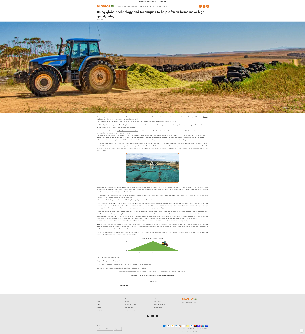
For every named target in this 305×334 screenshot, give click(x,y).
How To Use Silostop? (131, 304)
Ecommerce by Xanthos (202, 331)
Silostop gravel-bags (129, 195)
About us (99, 299)
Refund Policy (157, 301)
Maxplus (200, 189)
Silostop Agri (177, 331)
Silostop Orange (189, 189)
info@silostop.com (169, 275)
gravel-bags (174, 195)
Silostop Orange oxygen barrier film (127, 131)
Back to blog (153, 282)
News (98, 301)
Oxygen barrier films (116, 203)
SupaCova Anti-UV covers (151, 148)
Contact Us (99, 310)
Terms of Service (158, 307)
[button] (200, 6)
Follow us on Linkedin (131, 310)
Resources (128, 299)
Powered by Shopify (193, 331)
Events (98, 304)
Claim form (156, 310)
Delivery (156, 299)
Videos (127, 301)
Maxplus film (125, 187)
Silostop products (102, 224)
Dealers (99, 307)
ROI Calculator (129, 307)
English (116, 329)
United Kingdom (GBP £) (104, 329)
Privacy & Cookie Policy (160, 304)
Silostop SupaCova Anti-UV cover (170, 143)
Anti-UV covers (127, 203)
